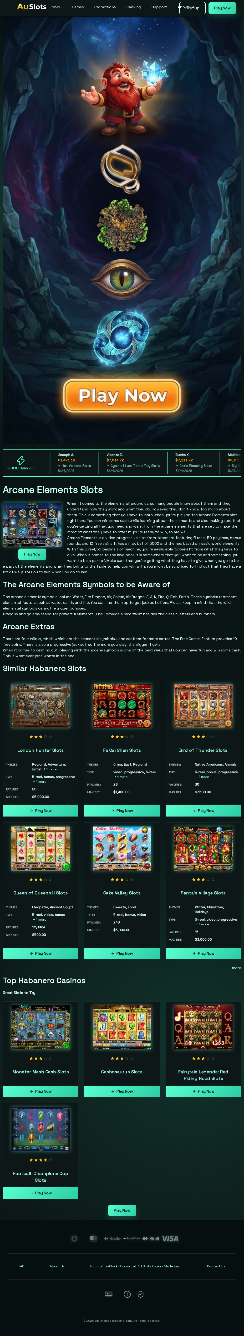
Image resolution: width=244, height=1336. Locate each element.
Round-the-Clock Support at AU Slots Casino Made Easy (136, 1266)
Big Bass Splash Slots (224, 466)
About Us (186, 7)
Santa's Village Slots (203, 893)
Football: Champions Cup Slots (40, 1177)
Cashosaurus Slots (122, 1071)
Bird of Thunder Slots (203, 750)
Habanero (165, 537)
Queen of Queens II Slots (41, 893)
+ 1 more (50, 769)
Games (78, 7)
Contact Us (216, 1266)
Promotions (105, 7)
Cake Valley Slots (122, 893)
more (236, 967)
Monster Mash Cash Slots (40, 1071)
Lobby (55, 7)
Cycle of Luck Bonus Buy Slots (110, 466)
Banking (133, 7)
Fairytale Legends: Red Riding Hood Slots (203, 1075)
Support (159, 7)
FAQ (21, 1266)
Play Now (32, 554)
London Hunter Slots (40, 750)
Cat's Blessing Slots (171, 466)
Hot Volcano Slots (51, 466)
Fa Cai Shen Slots (122, 750)
